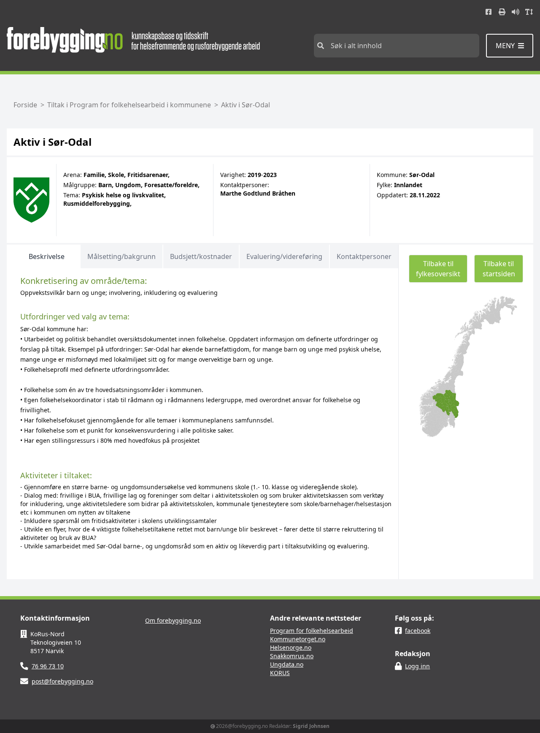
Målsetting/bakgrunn (121, 256)
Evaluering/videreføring (284, 256)
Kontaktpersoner (364, 256)
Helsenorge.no (290, 647)
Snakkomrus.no (291, 656)
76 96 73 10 (48, 666)
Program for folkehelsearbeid (311, 631)
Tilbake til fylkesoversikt (438, 268)
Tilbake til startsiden (499, 268)
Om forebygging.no (173, 620)
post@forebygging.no (62, 681)
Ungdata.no (286, 664)
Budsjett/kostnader (201, 256)
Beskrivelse (47, 256)
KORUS (280, 673)
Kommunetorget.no (297, 639)
